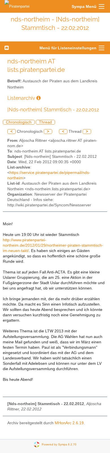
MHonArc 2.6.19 (69, 423)
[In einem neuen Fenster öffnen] (38, 98)
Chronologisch (19, 122)
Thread (45, 122)
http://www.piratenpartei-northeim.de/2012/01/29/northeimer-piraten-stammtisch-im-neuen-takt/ (53, 245)
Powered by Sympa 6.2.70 (59, 444)
